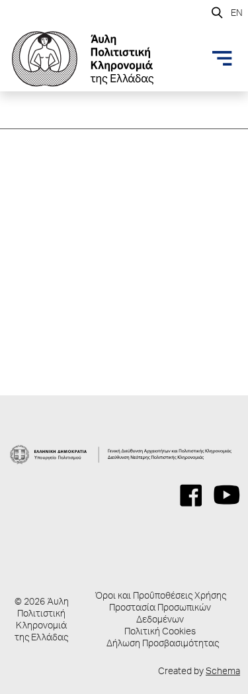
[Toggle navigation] (222, 58)
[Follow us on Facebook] (191, 495)
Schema (223, 672)
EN (237, 14)
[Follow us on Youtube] (227, 495)
